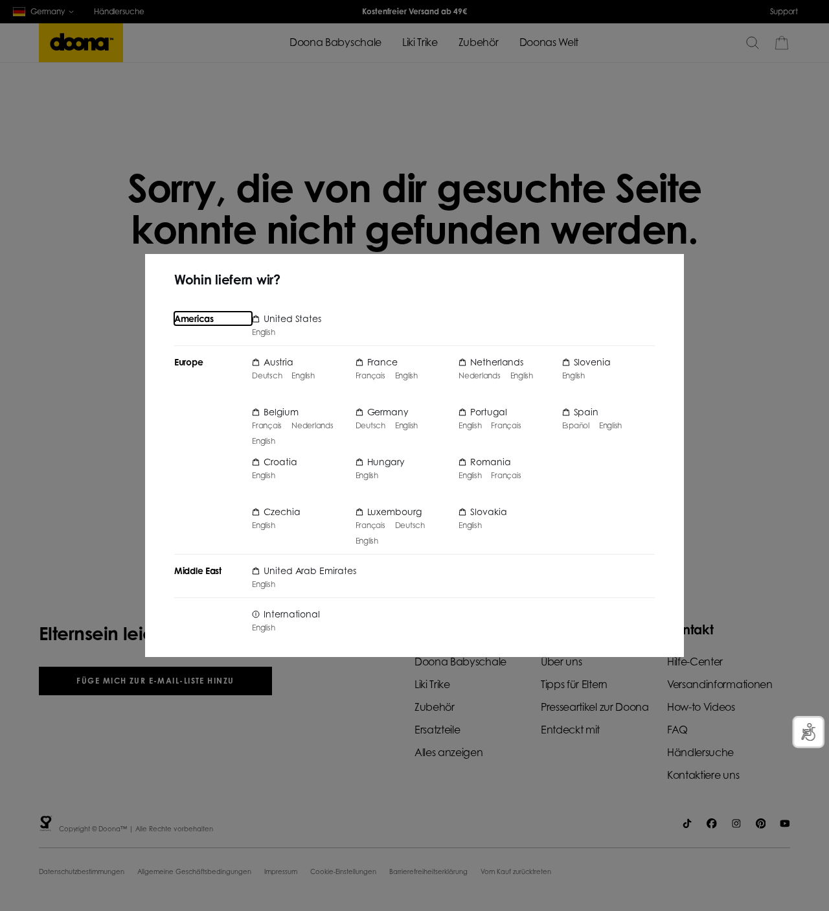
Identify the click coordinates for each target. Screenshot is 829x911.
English (263, 332)
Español (575, 426)
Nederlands (312, 426)
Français (267, 426)
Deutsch (267, 376)
